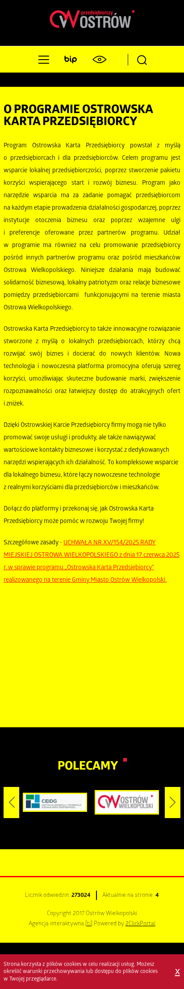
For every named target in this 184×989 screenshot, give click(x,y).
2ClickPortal (140, 924)
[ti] (88, 924)
